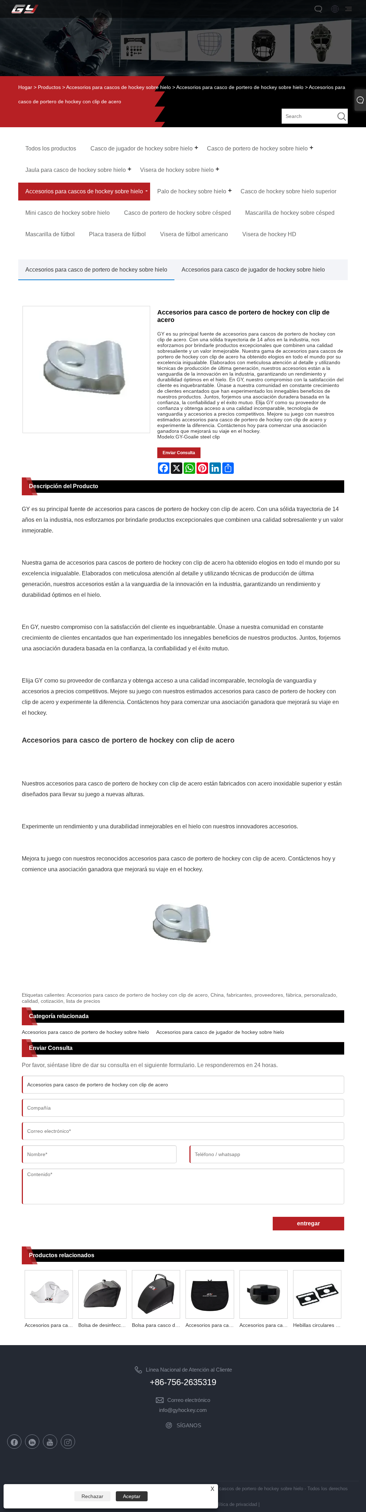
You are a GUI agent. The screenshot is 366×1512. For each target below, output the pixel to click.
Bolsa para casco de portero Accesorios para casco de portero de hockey (157, 1325)
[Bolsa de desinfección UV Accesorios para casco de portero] (102, 1294)
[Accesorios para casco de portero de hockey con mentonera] (263, 1294)
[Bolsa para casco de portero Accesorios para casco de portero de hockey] (156, 1294)
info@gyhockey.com (183, 1410)
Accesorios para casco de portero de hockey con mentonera (264, 1325)
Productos (49, 87)
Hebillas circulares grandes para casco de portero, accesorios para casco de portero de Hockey (318, 1325)
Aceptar (131, 1496)
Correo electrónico (188, 1400)
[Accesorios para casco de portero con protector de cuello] (48, 1294)
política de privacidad (235, 1504)
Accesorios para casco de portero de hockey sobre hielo (239, 87)
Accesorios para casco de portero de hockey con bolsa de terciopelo (211, 1325)
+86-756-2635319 (183, 1382)
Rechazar (92, 1496)
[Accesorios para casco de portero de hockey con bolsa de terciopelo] (210, 1294)
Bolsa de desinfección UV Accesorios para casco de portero (103, 1325)
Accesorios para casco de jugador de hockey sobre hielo (253, 270)
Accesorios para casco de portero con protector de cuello (50, 1325)
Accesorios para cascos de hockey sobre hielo (118, 87)
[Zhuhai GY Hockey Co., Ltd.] (25, 13)
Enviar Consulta (179, 452)
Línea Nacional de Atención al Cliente (189, 1370)
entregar (308, 1223)
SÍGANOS (189, 1425)
